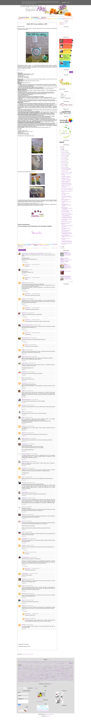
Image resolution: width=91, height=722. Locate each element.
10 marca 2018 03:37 (29, 624)
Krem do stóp (59, 667)
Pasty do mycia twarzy (36, 674)
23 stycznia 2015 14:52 (31, 363)
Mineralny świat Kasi (49, 714)
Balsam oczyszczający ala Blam (49, 662)
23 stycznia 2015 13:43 (30, 312)
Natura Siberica (58, 672)
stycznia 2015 (63, 167)
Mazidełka (48, 670)
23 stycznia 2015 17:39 (28, 417)
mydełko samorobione (67, 671)
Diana (23, 269)
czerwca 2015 (63, 159)
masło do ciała (27, 670)
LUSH (65, 668)
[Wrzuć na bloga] (19, 246)
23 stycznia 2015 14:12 (33, 337)
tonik (48, 245)
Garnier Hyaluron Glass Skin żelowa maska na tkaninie (67, 254)
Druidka (23, 390)
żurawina (37, 681)
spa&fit (32, 679)
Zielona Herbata (64, 680)
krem (47, 667)
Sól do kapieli (26, 679)
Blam (72, 662)
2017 (61, 146)
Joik (72, 666)
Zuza (23, 506)
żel (69, 680)
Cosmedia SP (37, 663)
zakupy (52, 680)
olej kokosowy (54, 673)
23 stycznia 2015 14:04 (36, 293)
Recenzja (49, 677)
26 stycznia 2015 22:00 (30, 593)
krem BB (53, 667)
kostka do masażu (40, 667)
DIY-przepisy (35, 17)
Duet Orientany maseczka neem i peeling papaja (66, 169)
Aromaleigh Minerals (64, 661)
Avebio (71, 661)
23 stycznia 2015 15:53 (29, 390)
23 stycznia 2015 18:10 (33, 453)
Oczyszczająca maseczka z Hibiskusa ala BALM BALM (66, 241)
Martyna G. (24, 426)
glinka (29, 666)
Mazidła (53, 670)
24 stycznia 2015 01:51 (27, 521)
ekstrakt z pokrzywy (43, 665)
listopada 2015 (64, 152)
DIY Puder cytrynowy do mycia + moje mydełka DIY (67, 215)
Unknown (23, 282)
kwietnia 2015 (64, 162)
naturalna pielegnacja (67, 672)
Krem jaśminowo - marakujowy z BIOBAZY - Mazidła (66, 205)
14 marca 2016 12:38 (29, 605)
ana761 (62, 24)
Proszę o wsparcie (67, 271)
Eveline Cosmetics (70, 665)
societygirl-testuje (25, 557)
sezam (66, 678)
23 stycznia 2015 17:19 (29, 411)
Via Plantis (24, 680)
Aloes (34, 661)
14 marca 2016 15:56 (35, 613)
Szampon (43, 679)
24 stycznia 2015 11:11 (33, 557)
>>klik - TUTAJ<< (41, 203)
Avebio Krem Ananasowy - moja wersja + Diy (66, 231)
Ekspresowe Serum (35, 665)
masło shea (34, 670)
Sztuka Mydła (58, 679)
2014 (61, 246)
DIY (39, 245)
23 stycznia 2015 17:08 (30, 405)
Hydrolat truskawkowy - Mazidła (66, 224)
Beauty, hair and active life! (65, 276)
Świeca (63, 679)
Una (22, 521)
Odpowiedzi (25, 262)
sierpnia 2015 (64, 156)
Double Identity (25, 492)
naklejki (41, 672)
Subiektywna (24, 497)
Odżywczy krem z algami (27, 673)
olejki (64, 673)
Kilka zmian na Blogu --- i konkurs (66, 239)
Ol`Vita (48, 673)
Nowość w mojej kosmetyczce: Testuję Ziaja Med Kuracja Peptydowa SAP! (67, 267)
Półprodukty (67, 675)
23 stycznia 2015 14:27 (33, 356)
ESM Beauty (24, 579)
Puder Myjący (27, 677)
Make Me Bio (70, 668)
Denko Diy (66, 663)
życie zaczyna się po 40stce (27, 324)
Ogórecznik (43, 673)
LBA (61, 668)
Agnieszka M (24, 383)
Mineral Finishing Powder (41, 671)
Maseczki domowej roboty (59, 669)
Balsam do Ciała (32, 662)
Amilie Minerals (47, 661)
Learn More (64, 2)
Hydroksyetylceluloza (41, 666)
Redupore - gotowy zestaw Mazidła (66, 174)
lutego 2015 (63, 165)
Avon (19, 662)
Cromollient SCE (44, 663)
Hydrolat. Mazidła (58, 666)
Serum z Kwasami (51, 678)
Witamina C (39, 680)
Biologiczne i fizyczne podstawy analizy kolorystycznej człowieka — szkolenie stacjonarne (66, 261)
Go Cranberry (34, 666)
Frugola (23, 600)
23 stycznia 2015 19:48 (28, 476)
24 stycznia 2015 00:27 (29, 514)
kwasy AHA (43, 245)
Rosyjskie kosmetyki (69, 677)
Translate (36, 688)
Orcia (23, 476)
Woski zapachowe (46, 680)
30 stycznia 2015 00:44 (29, 600)
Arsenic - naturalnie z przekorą (64, 258)
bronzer (31, 663)
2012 (61, 247)
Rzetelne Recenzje (25, 337)
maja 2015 (63, 161)
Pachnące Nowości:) (66, 44)
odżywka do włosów (36, 673)
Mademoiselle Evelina (26, 399)
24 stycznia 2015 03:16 (32, 538)
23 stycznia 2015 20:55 (32, 492)
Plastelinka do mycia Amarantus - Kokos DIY (66, 179)
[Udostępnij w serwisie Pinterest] (22, 246)
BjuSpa (68, 662)
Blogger (50, 683)
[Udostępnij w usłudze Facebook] (21, 246)
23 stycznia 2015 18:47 (31, 468)
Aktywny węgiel (21, 661)
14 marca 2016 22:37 (31, 618)
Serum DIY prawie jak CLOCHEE (65, 194)
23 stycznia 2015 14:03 (36, 264)
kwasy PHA (47, 668)
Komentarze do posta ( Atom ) (27, 654)
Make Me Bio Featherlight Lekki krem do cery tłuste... (66, 184)
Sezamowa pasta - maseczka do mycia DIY (66, 220)
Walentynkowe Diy (64, 170)
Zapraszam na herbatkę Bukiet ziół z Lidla (67, 226)
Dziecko (24, 665)
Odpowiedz (24, 260)
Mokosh (60, 671)
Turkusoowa (24, 482)
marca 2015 (63, 164)
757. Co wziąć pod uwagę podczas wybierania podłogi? (68, 278)
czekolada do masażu (52, 663)
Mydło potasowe (28, 672)
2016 (61, 148)
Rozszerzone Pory (23, 678)
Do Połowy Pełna (25, 461)
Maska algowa (68, 669)
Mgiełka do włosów (32, 671)
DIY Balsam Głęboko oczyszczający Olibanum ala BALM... (67, 236)
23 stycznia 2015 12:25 (28, 269)
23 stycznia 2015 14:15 (28, 349)
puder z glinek (35, 677)
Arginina (57, 661)
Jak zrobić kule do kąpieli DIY (66, 189)
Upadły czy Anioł (25, 438)
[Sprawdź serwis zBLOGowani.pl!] (40, 701)
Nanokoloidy (52, 672)
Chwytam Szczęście (25, 453)
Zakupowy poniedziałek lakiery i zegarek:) (65, 181)
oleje (60, 673)
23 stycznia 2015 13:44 (36, 324)
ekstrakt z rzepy (51, 665)
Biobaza (64, 662)
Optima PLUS (69, 673)
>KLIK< (32, 65)
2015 (61, 149)
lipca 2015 (63, 158)
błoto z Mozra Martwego (24, 663)
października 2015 (64, 153)
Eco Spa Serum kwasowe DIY (66, 172)
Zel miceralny (58, 680)
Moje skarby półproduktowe (66, 221)
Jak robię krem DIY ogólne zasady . (66, 202)
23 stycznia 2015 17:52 (32, 438)
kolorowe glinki (27, 667)
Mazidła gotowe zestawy (62, 670)
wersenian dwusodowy (31, 680)
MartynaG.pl (24, 468)
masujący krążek (41, 670)
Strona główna (24, 17)
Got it (68, 2)
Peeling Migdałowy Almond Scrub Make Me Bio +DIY (66, 233)
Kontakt (43, 17)
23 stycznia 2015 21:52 (28, 506)
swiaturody (24, 312)
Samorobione (37, 678)
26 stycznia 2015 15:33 (32, 552)
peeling (45, 674)
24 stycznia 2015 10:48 (30, 545)
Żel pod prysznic (31, 681)
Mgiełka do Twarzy (24, 671)
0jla (22, 377)
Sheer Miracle (71, 678)
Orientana (20, 674)
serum (44, 678)
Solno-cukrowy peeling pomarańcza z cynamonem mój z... (66, 197)
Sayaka (23, 585)
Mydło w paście (35, 672)
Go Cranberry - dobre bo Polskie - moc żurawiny (66, 177)
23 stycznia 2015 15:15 (27, 377)
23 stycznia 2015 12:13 (48, 253)
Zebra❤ (23, 411)
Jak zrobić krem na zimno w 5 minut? (66, 192)
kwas (30, 668)
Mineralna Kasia (27, 264)
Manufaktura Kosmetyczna (24, 669)
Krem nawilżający (66, 667)
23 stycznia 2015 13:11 (29, 282)
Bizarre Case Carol (25, 356)
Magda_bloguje (24, 538)
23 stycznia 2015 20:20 (31, 482)
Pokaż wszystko (70, 281)
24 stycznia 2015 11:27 (35, 568)
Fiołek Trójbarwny (23, 666)
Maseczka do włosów (40, 669)
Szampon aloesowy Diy (50, 679)
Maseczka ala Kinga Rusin (66, 213)
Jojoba (21, 667)
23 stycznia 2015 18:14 (32, 461)
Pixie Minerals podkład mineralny (65, 228)
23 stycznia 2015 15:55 (34, 399)
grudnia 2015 (63, 150)
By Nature (23, 605)
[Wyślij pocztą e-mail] (18, 246)
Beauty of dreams (63, 264)
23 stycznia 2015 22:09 (32, 344)
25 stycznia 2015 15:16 (30, 579)
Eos (64, 665)
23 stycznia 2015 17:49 (30, 432)
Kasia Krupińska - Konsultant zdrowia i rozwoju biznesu (32, 253)
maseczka (32, 669)
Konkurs (33, 667)
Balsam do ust (39, 662)
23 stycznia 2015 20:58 (31, 497)
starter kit (37, 679)
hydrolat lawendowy (50, 666)
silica (21, 679)
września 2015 (64, 155)
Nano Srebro (46, 672)
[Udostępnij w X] (20, 246)
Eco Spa (28, 665)
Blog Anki (62, 270)
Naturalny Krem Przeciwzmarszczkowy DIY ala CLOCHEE (66, 208)
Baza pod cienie (58, 662)
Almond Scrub (28, 661)
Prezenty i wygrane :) (67, 39)
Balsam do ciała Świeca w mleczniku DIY (66, 200)
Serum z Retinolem (60, 678)
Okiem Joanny (24, 363)
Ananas (53, 661)
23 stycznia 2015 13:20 (30, 298)
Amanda (23, 514)
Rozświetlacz (30, 678)
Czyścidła (60, 663)
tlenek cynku (69, 679)
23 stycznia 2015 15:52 (31, 383)
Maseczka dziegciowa (49, 669)
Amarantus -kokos (40, 661)
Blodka (23, 349)
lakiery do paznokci (54, 668)
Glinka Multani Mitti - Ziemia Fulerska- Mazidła (66, 211)
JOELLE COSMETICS (66, 666)
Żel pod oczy (25, 681)
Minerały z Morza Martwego (52, 671)
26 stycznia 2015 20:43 (29, 585)
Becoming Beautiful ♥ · (64, 252)
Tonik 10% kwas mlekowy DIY (67, 188)
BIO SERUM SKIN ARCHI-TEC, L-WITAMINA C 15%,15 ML (66, 217)
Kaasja (23, 417)
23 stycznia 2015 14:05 (36, 319)
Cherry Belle (24, 371)
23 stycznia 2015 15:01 (31, 371)
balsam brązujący (25, 662)
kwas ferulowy (34, 668)
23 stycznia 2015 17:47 (30, 426)
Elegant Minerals (58, 665)
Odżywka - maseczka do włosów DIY (65, 186)
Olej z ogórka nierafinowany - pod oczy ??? (67, 244)
